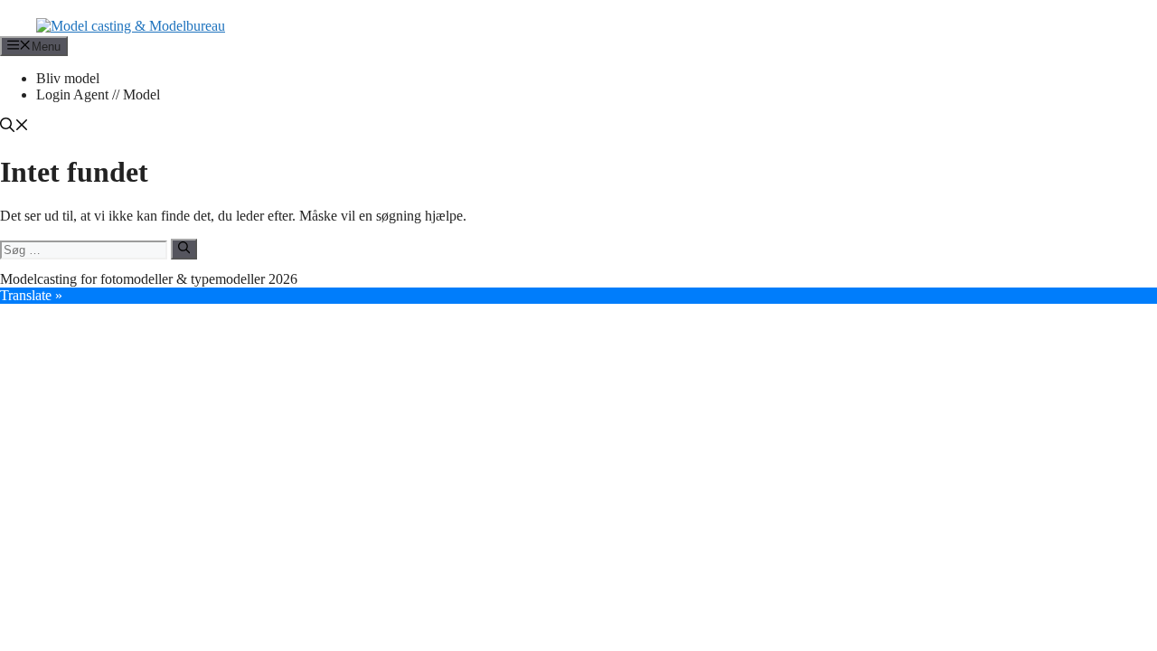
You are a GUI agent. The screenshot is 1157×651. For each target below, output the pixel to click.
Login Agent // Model (98, 94)
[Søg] (184, 249)
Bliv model (67, 78)
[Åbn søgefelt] (14, 127)
